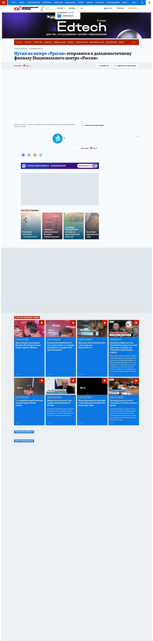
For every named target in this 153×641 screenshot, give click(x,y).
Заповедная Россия (96, 42)
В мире (81, 2)
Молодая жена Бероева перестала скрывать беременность (92, 345)
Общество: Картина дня (21, 48)
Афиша (121, 42)
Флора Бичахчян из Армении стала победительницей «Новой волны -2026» (92, 402)
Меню (3, 2)
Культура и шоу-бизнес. (22, 339)
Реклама (120, 8)
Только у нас (37, 42)
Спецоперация (33, 2)
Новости (28, 42)
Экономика (70, 2)
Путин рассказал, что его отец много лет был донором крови (123, 402)
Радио (109, 8)
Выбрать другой (68, 16)
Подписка (132, 8)
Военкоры (48, 42)
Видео (22, 2)
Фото (14, 2)
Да (59, 16)
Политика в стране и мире (54, 397)
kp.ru (28, 66)
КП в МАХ (71, 42)
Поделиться (104, 66)
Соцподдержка (113, 2)
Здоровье (99, 2)
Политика (46, 2)
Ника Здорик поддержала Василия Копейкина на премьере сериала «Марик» (28, 345)
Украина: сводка (60, 42)
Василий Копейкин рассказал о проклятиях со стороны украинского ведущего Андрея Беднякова (60, 346)
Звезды (89, 2)
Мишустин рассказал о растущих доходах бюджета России (60, 402)
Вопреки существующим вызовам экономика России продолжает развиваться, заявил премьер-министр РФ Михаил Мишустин (60, 412)
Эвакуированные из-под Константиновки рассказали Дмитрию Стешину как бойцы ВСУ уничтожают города (123, 347)
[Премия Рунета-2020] (46, 8)
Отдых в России (81, 42)
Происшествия (111, 42)
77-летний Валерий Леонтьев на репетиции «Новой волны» (29, 402)
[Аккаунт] (149, 2)
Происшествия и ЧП (116, 339)
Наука (124, 2)
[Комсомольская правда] (26, 8)
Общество (58, 2)
